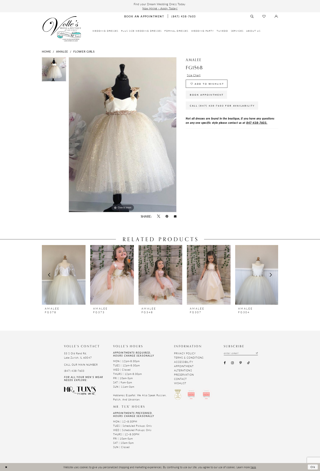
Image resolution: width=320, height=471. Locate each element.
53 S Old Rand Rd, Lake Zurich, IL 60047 (78, 355)
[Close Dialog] (6, 467)
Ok (313, 467)
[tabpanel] (54, 70)
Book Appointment (207, 94)
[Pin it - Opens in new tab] (167, 216)
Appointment (184, 366)
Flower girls (84, 51)
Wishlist (180, 383)
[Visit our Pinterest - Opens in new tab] (240, 363)
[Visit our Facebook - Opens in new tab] (225, 363)
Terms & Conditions (189, 357)
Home (46, 51)
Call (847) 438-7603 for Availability (222, 105)
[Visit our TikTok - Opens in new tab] (248, 363)
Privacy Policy (185, 353)
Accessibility (183, 362)
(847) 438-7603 (74, 370)
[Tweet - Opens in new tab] (158, 216)
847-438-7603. (256, 122)
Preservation (184, 374)
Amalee (62, 51)
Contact (180, 379)
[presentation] (64, 275)
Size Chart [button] (194, 75)
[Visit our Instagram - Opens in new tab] (232, 363)
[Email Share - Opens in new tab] (175, 216)
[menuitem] (105, 30)
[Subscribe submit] (256, 353)
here (253, 467)
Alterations (183, 370)
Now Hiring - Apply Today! (160, 8)
